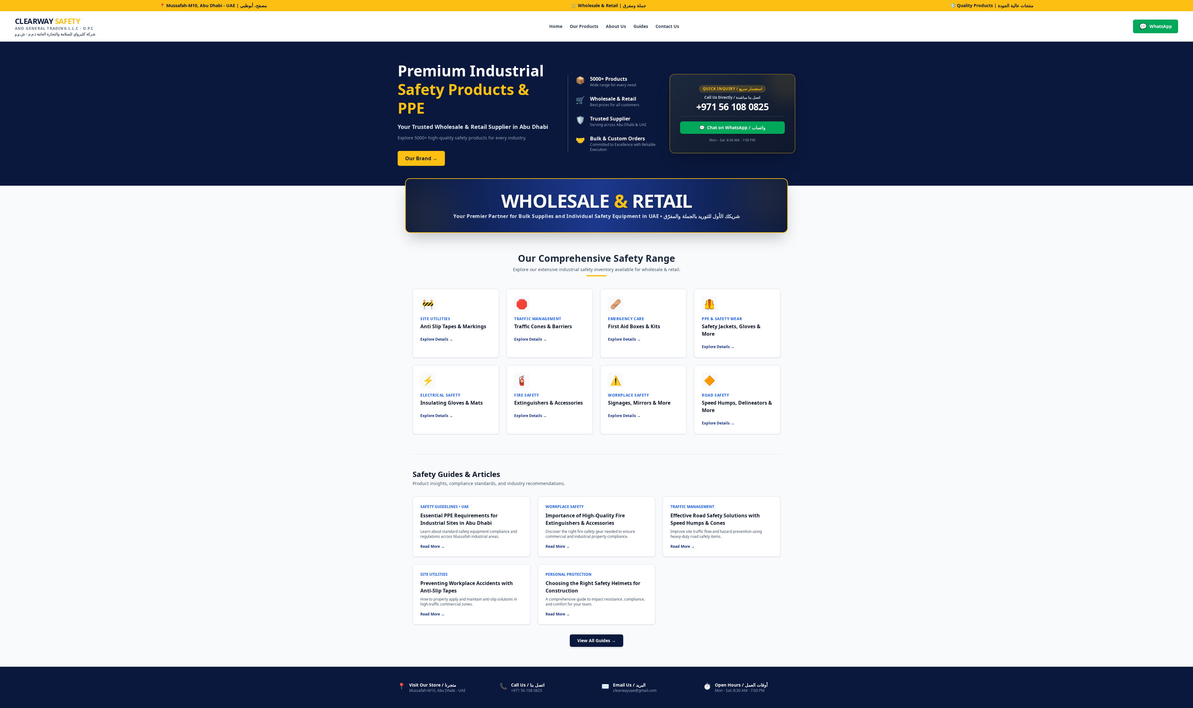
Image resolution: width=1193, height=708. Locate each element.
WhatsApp (1155, 26)
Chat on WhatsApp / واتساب (732, 127)
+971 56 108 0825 (732, 106)
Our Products (584, 26)
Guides (640, 26)
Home (555, 26)
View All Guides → (596, 640)
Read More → (432, 546)
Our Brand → (421, 158)
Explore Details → (436, 339)
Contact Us (667, 26)
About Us (616, 26)
